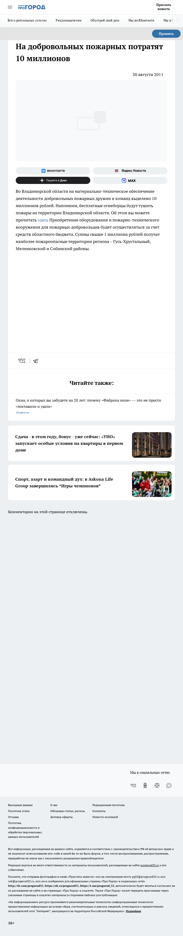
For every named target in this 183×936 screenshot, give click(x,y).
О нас (54, 805)
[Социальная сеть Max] (130, 180)
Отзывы (13, 817)
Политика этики (19, 811)
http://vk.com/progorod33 (25, 886)
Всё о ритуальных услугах (27, 20)
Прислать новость (163, 7)
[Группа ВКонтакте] (53, 170)
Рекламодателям (68, 20)
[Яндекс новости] (130, 170)
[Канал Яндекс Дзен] (53, 180)
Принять (166, 34)
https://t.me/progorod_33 (97, 886)
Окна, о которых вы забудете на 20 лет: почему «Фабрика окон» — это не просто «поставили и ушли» (88, 406)
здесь (43, 220)
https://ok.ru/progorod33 (62, 886)
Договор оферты (61, 817)
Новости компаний (105, 817)
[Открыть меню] (10, 7)
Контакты (99, 811)
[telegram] (37, 360)
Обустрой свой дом (105, 20)
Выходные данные (20, 805)
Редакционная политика (108, 805)
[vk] (22, 360)
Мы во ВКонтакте (141, 20)
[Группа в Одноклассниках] (145, 785)
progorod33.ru (149, 865)
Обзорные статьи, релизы (67, 811)
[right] (177, 21)
